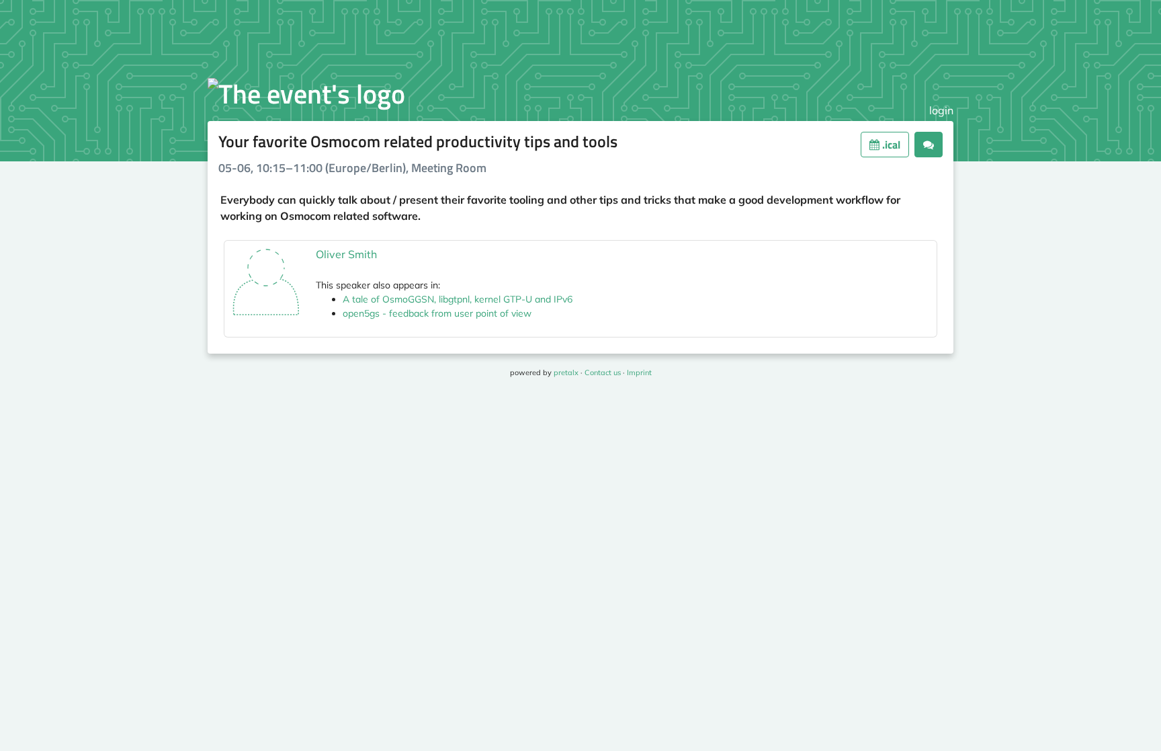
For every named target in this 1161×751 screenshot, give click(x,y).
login (941, 110)
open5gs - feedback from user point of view (437, 313)
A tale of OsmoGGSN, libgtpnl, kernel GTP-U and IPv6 (457, 299)
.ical (889, 144)
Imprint (639, 372)
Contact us (603, 372)
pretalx (566, 372)
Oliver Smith (346, 254)
